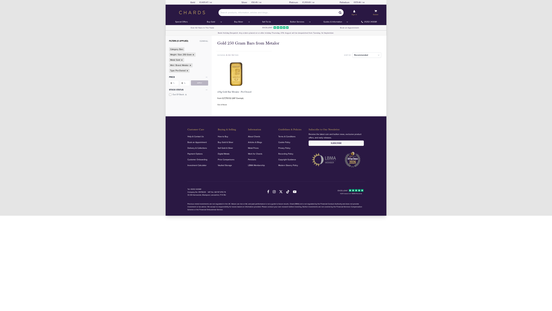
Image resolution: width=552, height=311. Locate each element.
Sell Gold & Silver (225, 148)
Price (172, 77)
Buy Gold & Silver (225, 142)
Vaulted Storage (225, 165)
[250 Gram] (193, 55)
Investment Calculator (197, 165)
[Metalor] (190, 65)
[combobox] (281, 12)
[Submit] (340, 12)
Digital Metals (224, 153)
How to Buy (223, 136)
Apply (199, 83)
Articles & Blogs (255, 142)
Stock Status (176, 89)
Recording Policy (285, 153)
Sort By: (347, 55)
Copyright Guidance (287, 159)
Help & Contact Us (195, 136)
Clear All (204, 41)
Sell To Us (266, 21)
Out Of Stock (179, 94)
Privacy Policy (284, 148)
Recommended (361, 55)
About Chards (254, 136)
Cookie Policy (284, 142)
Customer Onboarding (197, 159)
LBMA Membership (256, 165)
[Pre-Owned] (187, 71)
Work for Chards (255, 153)
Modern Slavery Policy (288, 165)
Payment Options (195, 153)
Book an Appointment (349, 27)
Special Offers (181, 21)
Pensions (252, 159)
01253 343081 (370, 21)
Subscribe (336, 143)
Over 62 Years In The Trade (202, 27)
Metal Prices (253, 148)
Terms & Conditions (287, 136)
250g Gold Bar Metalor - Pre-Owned (234, 91)
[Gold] (181, 60)
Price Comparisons (226, 159)
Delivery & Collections (197, 148)
